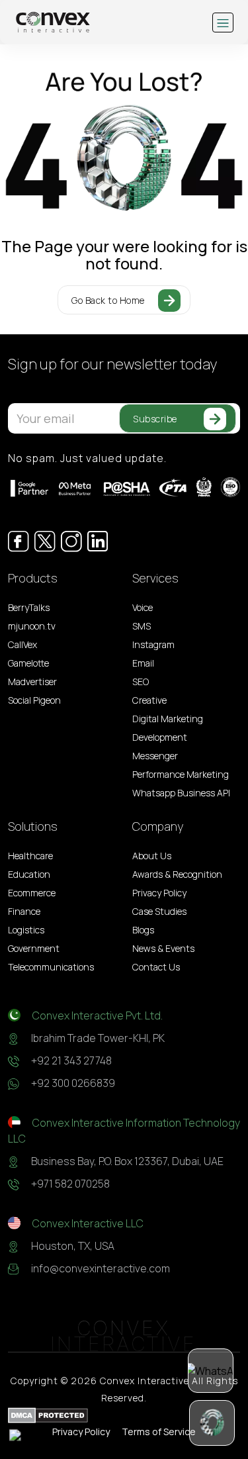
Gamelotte (28, 663)
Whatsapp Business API (181, 792)
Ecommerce (32, 892)
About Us (151, 855)
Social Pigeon (34, 700)
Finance (24, 911)
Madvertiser (32, 681)
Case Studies (159, 911)
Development (159, 737)
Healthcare (30, 855)
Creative (149, 700)
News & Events (163, 948)
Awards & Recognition (177, 874)
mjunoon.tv (32, 626)
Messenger (155, 755)
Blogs (143, 929)
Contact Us (156, 967)
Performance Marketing (180, 774)
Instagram (153, 644)
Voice (142, 607)
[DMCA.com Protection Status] (48, 1414)
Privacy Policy (159, 892)
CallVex (22, 644)
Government (34, 948)
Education (29, 874)
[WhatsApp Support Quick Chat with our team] (210, 1370)
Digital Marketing (167, 718)
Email (143, 663)
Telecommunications (51, 967)
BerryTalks (29, 607)
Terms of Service (159, 1431)
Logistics (26, 929)
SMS (141, 626)
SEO (140, 681)
